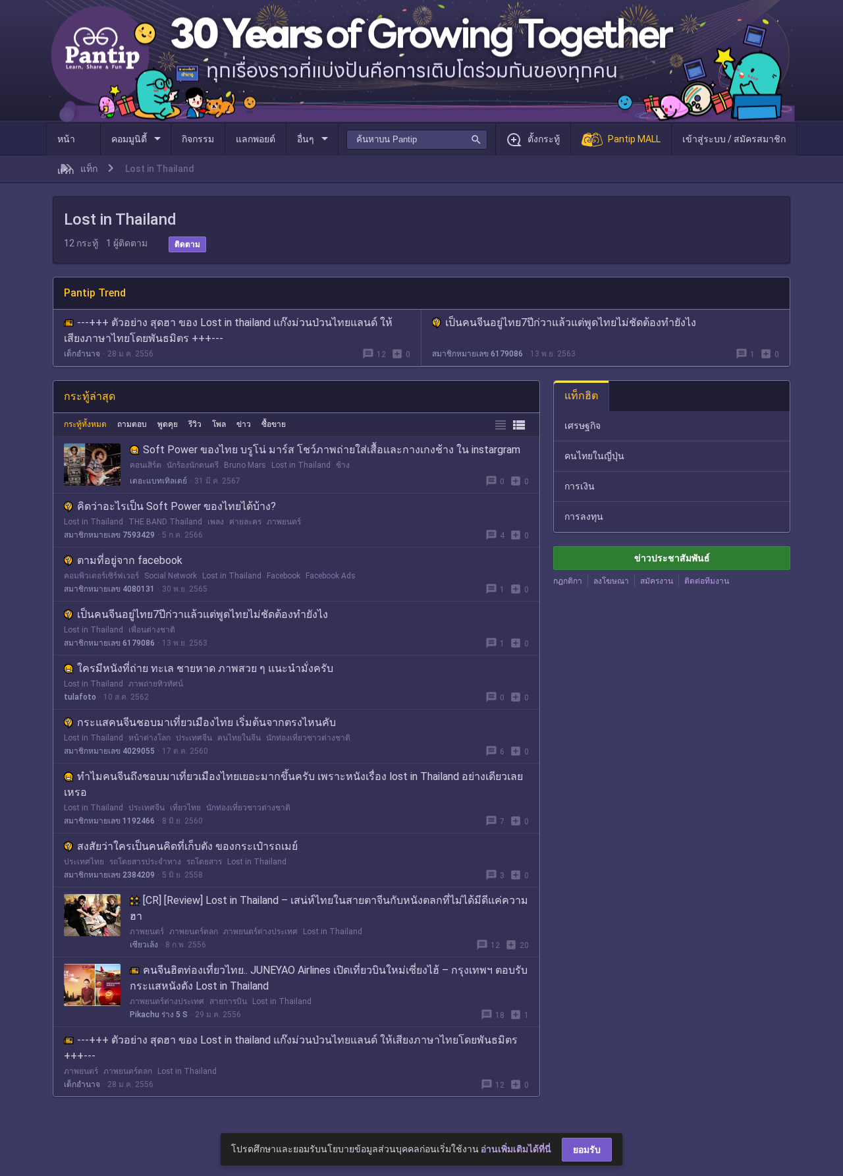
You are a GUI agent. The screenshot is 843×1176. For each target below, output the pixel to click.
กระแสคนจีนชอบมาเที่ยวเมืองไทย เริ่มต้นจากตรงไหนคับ (206, 722)
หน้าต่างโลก (149, 737)
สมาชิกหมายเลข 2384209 (109, 875)
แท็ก (88, 168)
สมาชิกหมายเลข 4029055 (109, 751)
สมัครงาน (656, 581)
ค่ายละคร (245, 521)
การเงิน (579, 486)
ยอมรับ (587, 1149)
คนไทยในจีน (239, 737)
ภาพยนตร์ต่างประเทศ (260, 931)
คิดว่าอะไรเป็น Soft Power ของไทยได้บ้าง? (176, 506)
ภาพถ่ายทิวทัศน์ (155, 683)
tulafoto (80, 697)
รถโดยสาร (204, 861)
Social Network (170, 575)
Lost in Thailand (301, 465)
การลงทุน (583, 516)
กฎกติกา (567, 581)
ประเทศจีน (194, 737)
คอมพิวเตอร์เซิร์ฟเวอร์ (101, 575)
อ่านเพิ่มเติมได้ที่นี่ (516, 1149)
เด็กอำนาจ (82, 353)
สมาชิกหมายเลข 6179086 (477, 353)
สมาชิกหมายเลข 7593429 (109, 535)
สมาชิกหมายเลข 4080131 (109, 589)
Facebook (283, 575)
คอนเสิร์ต (145, 465)
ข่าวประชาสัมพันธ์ (672, 558)
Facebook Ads (331, 575)
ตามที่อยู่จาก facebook (129, 560)
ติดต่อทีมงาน (706, 581)
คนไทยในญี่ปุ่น (594, 456)
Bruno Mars (245, 465)
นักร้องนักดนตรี (193, 465)
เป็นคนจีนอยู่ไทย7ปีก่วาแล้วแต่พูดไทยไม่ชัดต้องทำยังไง (570, 322)
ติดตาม (187, 244)
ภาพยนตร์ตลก (193, 931)
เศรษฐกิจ (582, 425)
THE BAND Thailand (165, 521)
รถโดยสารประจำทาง (145, 861)
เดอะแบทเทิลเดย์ (158, 481)
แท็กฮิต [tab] (581, 395)
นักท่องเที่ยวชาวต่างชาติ (308, 737)
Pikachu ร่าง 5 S (159, 1014)
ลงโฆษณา (611, 581)
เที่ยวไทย (185, 807)
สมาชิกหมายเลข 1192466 (109, 821)
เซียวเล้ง (144, 944)
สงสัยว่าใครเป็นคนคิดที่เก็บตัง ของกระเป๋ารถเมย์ (187, 846)
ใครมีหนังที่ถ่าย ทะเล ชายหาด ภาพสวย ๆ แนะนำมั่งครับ (205, 668)
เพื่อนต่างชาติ (151, 629)
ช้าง (343, 465)
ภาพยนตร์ (284, 521)
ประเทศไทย (84, 861)
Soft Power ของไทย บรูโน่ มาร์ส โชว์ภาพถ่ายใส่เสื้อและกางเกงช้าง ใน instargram (331, 449)
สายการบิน (228, 1001)
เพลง (215, 521)
